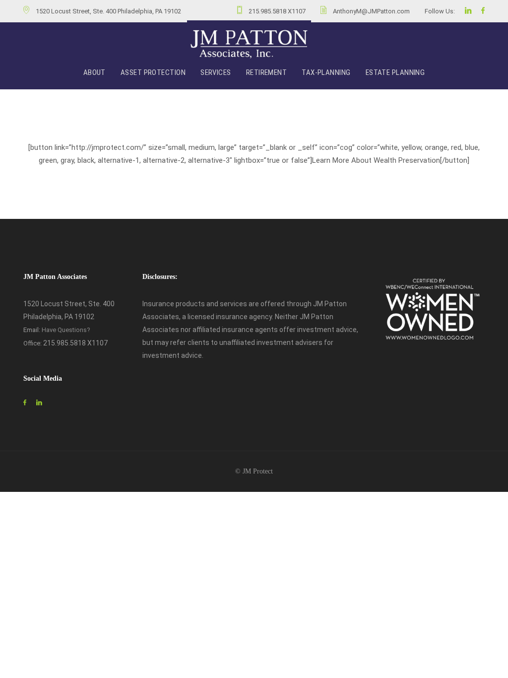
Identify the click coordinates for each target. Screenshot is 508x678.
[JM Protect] (249, 44)
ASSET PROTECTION (153, 72)
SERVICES (215, 72)
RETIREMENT (266, 72)
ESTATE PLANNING (395, 72)
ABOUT (94, 72)
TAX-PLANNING (326, 72)
